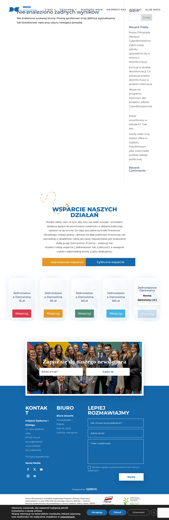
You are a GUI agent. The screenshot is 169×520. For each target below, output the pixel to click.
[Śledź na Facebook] (28, 469)
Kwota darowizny (147, 297)
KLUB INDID (153, 9)
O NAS (49, 9)
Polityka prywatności (37, 456)
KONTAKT (136, 9)
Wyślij (131, 476)
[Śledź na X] (34, 469)
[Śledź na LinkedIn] (34, 476)
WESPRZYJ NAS (116, 9)
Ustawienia (139, 512)
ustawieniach (67, 516)
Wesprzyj (21, 313)
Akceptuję (97, 512)
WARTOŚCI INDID (92, 9)
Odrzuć (117, 512)
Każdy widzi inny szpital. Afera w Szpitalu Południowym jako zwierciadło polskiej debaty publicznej (139, 146)
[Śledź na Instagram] (28, 476)
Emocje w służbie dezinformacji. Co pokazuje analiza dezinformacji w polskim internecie (140, 76)
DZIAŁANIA (67, 9)
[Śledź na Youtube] (41, 469)
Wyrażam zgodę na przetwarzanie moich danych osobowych (113, 469)
